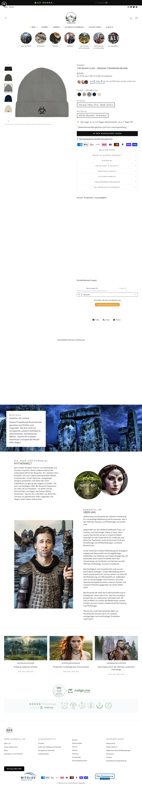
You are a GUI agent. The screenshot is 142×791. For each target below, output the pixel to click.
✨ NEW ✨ (33, 27)
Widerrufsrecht (111, 747)
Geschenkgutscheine (79, 761)
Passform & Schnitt (107, 166)
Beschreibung (107, 150)
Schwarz (79, 94)
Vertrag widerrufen (14, 769)
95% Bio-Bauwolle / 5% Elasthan (93, 115)
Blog (6, 750)
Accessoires (76, 757)
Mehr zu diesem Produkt (107, 155)
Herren (74, 747)
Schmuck (75, 754)
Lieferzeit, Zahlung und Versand (49, 747)
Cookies (109, 757)
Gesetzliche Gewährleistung (116, 761)
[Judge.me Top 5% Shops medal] (99, 705)
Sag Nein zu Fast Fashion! (13, 754)
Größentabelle (43, 754)
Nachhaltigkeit (107, 171)
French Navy (94, 94)
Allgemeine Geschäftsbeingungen (118, 750)
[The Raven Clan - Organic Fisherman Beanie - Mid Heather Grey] (84, 265)
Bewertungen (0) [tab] (92, 288)
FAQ (5, 7)
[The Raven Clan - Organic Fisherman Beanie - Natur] (81, 267)
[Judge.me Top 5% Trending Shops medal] (108, 705)
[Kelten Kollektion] (25, 648)
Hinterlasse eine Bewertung (107, 305)
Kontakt (41, 743)
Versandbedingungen (107, 182)
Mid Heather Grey (89, 94)
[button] (4, 4)
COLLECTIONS (95, 27)
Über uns (7, 743)
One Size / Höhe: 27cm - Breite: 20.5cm (96, 105)
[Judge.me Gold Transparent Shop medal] (82, 705)
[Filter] (79, 295)
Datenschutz (110, 743)
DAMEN (44, 27)
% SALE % (109, 27)
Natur (99, 94)
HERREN (56, 27)
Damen (74, 750)
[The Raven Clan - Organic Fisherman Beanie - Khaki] (81, 265)
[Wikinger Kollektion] (116, 648)
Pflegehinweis (107, 176)
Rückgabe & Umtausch (46, 750)
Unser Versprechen (11, 747)
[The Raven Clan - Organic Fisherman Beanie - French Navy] (78, 267)
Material (82, 111)
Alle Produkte (77, 743)
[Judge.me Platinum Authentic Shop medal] (64, 705)
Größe (81, 101)
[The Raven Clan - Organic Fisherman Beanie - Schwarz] (78, 265)
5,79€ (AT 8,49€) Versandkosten (100, 76)
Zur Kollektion (25, 671)
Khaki (84, 94)
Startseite (80, 65)
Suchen (74, 740)
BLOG (11, 7)
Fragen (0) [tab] (122, 288)
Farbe (87, 90)
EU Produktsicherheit (107, 187)
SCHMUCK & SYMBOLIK (74, 27)
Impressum (110, 754)
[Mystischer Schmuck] (71, 648)
